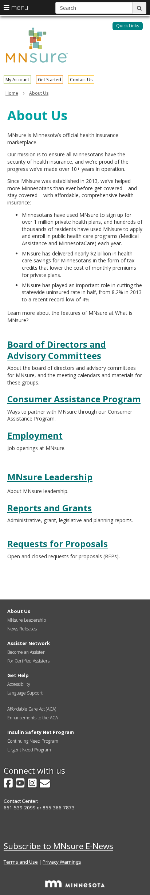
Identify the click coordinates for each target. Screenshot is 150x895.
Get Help (18, 675)
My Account (17, 80)
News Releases (22, 629)
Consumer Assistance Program (74, 399)
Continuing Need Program (32, 741)
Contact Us (81, 80)
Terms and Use (21, 862)
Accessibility (18, 684)
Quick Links (127, 26)
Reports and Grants (49, 508)
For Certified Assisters (28, 661)
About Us (38, 93)
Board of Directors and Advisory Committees (56, 349)
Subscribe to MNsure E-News (58, 846)
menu (18, 7)
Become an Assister (26, 652)
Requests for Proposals (57, 544)
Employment (35, 435)
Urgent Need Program (29, 750)
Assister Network (28, 643)
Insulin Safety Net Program (40, 732)
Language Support (25, 693)
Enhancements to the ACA (32, 718)
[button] (127, 26)
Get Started (49, 80)
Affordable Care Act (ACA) (31, 709)
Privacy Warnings (62, 862)
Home (11, 93)
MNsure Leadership (49, 477)
